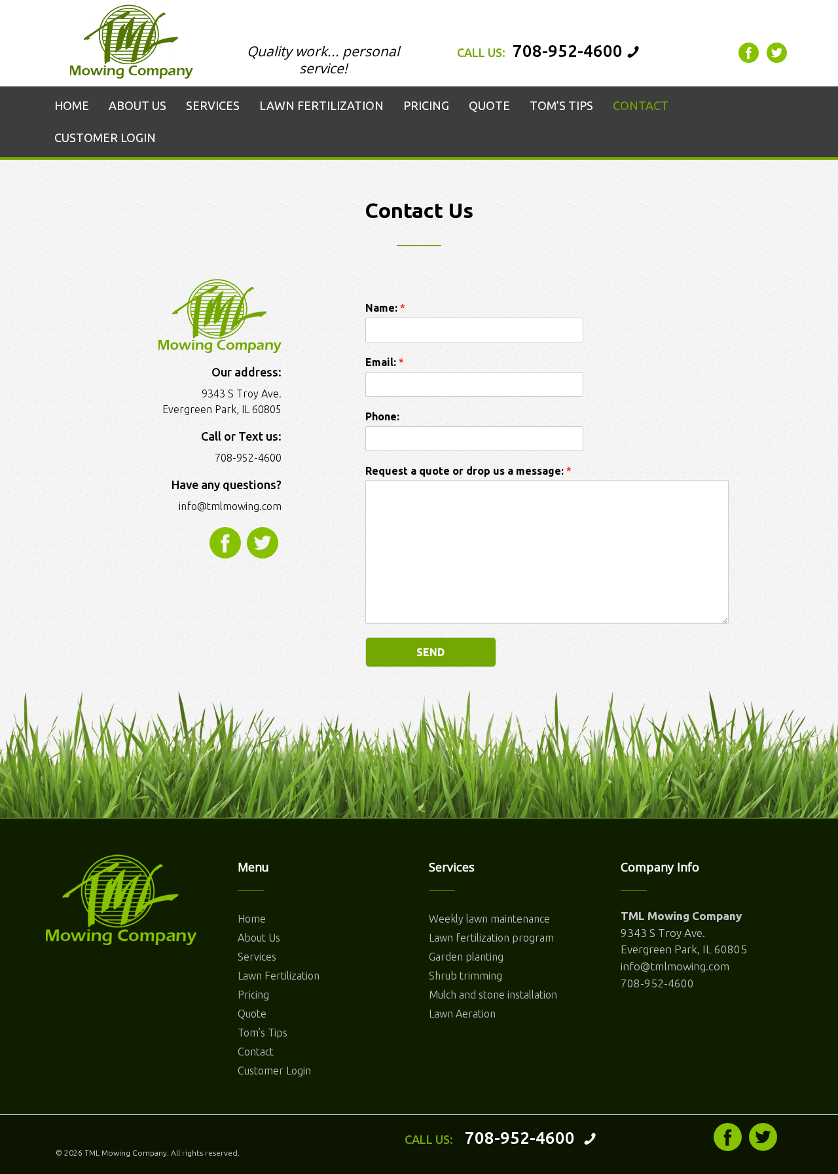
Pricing (253, 994)
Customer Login (274, 1070)
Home (252, 919)
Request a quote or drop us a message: (468, 471)
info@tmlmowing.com (230, 506)
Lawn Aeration (462, 1013)
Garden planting (466, 957)
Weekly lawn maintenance (489, 919)
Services (257, 957)
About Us (259, 938)
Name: (385, 308)
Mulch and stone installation (493, 994)
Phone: (382, 416)
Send (430, 652)
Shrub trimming (465, 975)
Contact (256, 1051)
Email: (384, 362)
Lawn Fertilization (278, 975)
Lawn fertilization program (491, 938)
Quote (252, 1013)
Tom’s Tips (262, 1032)
